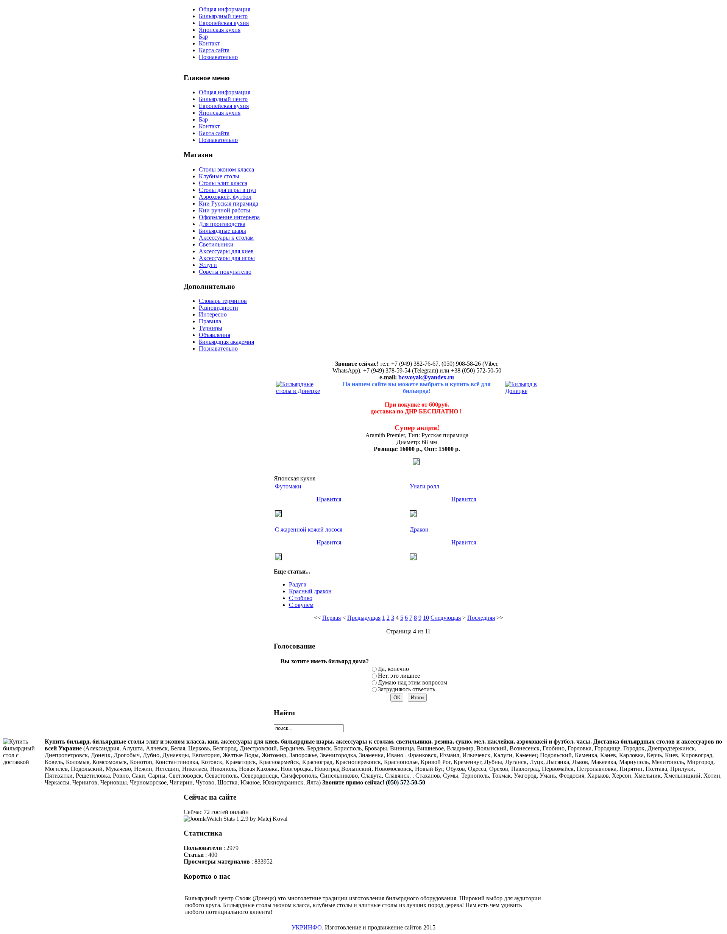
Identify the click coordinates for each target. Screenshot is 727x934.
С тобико (300, 598)
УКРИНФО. (307, 927)
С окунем (301, 605)
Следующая (446, 617)
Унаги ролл (424, 486)
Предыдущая (364, 617)
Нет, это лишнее (399, 675)
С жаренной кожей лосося (308, 529)
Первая (331, 617)
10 (426, 617)
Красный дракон (310, 591)
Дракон (419, 529)
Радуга (297, 584)
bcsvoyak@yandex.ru (426, 377)
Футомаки (288, 486)
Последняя (481, 617)
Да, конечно (393, 669)
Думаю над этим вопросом (412, 682)
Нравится (329, 499)
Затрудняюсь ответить (406, 689)
